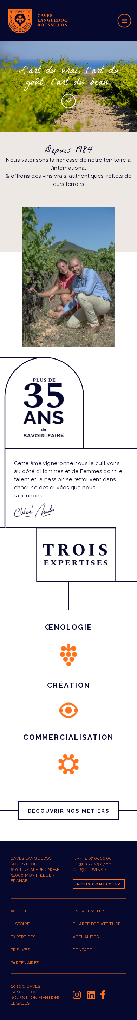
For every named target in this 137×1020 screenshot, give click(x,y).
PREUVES (20, 949)
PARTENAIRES (25, 962)
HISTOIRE (20, 923)
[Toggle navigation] (125, 20)
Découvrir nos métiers (69, 811)
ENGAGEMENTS (89, 910)
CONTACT (82, 949)
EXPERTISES (23, 936)
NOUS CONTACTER (99, 884)
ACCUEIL (20, 910)
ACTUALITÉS (86, 936)
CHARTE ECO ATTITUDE (97, 923)
